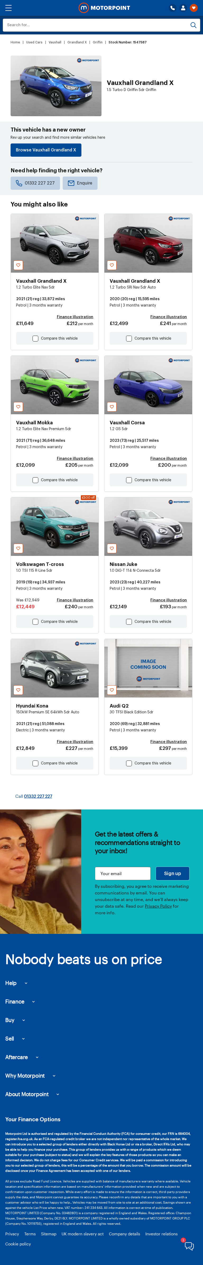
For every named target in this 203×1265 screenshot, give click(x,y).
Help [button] (11, 982)
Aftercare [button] (16, 1057)
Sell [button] (9, 1038)
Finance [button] (14, 1001)
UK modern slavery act (83, 1233)
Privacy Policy (158, 905)
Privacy (12, 1233)
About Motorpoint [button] (27, 1094)
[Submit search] (193, 25)
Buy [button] (9, 1020)
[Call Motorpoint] (173, 8)
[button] (8, 8)
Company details (124, 1233)
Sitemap (48, 1233)
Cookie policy (18, 1243)
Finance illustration (75, 317)
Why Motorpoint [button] (25, 1075)
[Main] (104, 8)
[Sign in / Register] (183, 8)
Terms (30, 1233)
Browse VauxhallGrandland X (46, 150)
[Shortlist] (194, 8)
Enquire (84, 183)
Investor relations (161, 1233)
